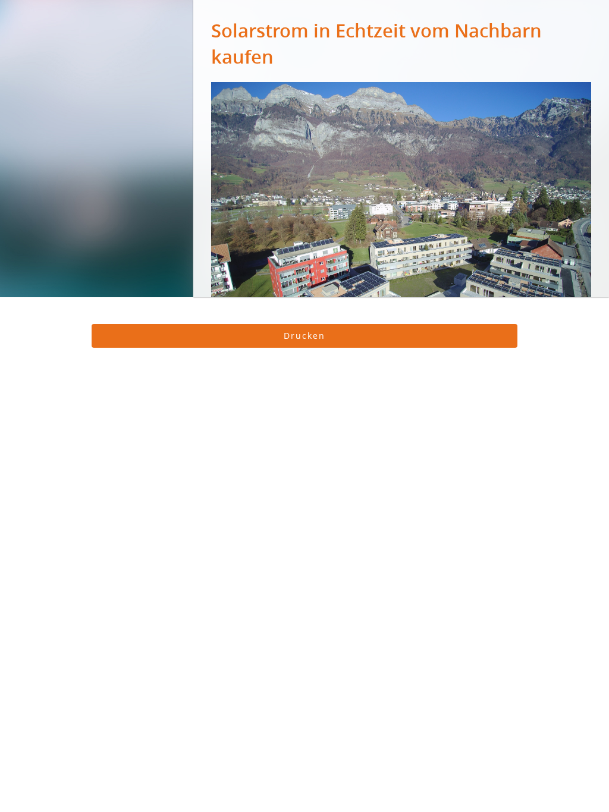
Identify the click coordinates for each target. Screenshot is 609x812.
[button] (305, 336)
